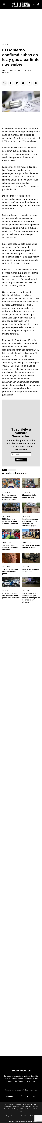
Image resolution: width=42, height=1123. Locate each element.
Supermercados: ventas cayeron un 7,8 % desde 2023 (9, 497)
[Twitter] (28, 1096)
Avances (12, 470)
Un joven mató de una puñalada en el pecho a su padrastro (11, 596)
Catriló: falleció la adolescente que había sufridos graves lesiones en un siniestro (31, 598)
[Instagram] (22, 1096)
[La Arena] (21, 4)
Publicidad (24, 1116)
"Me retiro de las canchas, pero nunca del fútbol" (10, 547)
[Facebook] (16, 1096)
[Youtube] (34, 1096)
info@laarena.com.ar (29, 1090)
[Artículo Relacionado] (11, 483)
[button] (10, 83)
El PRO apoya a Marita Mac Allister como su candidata (10, 521)
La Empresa (15, 1116)
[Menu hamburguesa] (3, 4)
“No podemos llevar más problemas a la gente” (10, 572)
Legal (8, 1116)
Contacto (33, 1116)
